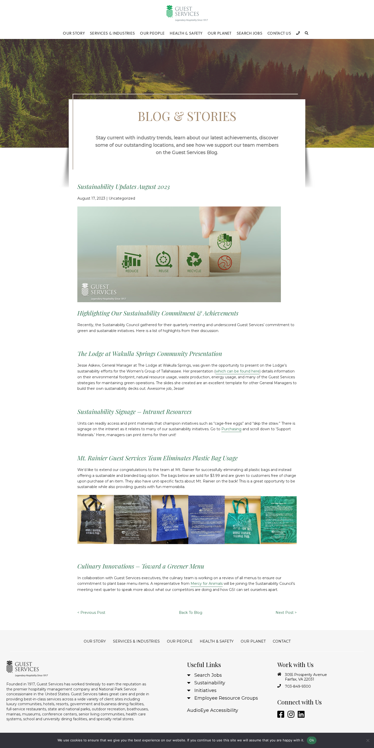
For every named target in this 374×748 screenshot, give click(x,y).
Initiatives (205, 690)
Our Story (74, 33)
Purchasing (231, 429)
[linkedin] (300, 714)
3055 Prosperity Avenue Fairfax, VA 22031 (306, 677)
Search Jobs (249, 33)
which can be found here (237, 371)
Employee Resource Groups (226, 698)
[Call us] (298, 33)
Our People (152, 33)
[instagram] (290, 714)
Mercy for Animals (207, 583)
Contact (282, 641)
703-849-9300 (298, 686)
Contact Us (279, 33)
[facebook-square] (279, 714)
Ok (311, 740)
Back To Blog (190, 612)
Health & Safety (186, 33)
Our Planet (220, 33)
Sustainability (209, 683)
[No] (367, 740)
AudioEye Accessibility (212, 710)
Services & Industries (112, 33)
